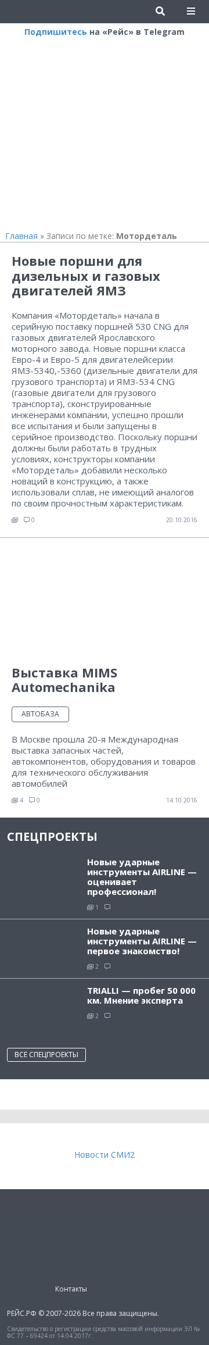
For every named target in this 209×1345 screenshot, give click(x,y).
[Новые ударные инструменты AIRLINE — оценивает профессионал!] (43, 876)
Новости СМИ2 (104, 1154)
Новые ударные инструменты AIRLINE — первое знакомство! (142, 941)
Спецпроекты (52, 836)
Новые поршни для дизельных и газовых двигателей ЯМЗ (86, 275)
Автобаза (40, 714)
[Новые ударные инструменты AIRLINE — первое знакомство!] (43, 945)
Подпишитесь (55, 31)
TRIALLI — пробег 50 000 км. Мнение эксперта (141, 995)
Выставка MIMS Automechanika (64, 679)
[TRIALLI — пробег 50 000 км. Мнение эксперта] (43, 1007)
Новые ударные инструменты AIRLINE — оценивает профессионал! (142, 876)
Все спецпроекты (46, 1054)
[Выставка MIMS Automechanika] (104, 601)
